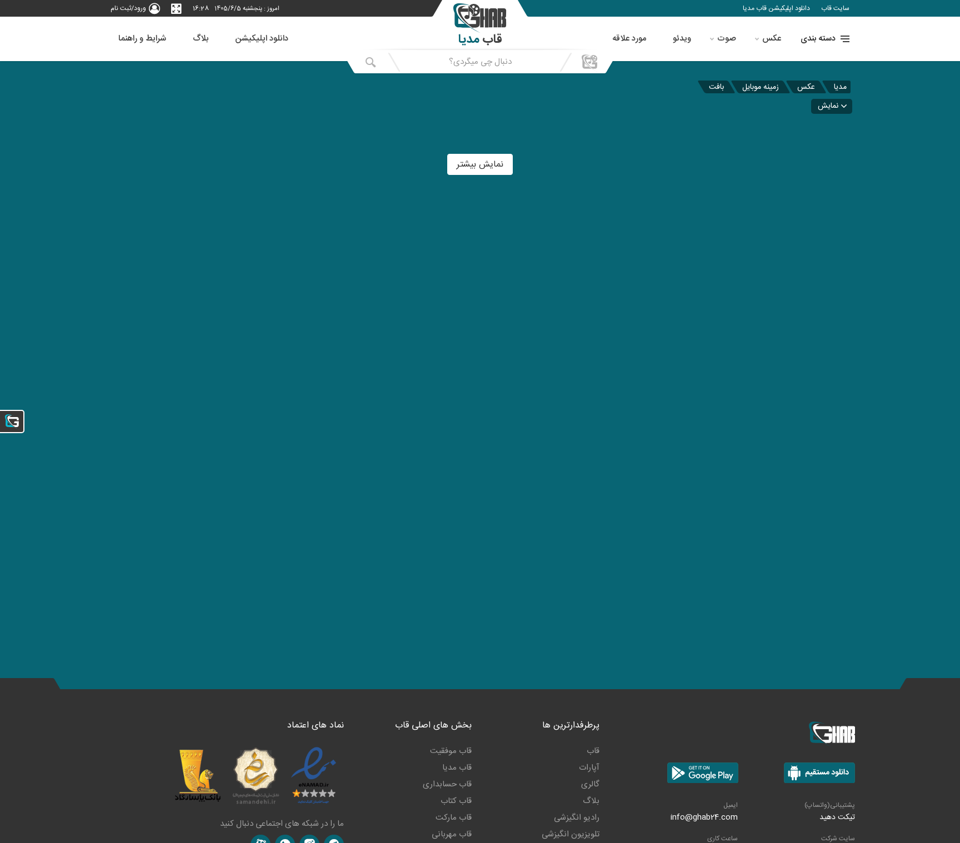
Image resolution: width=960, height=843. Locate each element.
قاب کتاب (456, 801)
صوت (726, 39)
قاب (593, 751)
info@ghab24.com (704, 817)
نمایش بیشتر (480, 164)
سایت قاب (835, 8)
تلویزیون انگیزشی (570, 834)
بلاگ (200, 39)
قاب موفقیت (451, 751)
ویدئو (682, 39)
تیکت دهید (837, 817)
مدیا (840, 87)
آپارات (589, 768)
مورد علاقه (629, 39)
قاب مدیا (457, 768)
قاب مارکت (454, 818)
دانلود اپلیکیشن (261, 39)
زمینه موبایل (760, 87)
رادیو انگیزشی (576, 818)
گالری (590, 784)
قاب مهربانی (452, 834)
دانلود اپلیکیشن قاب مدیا (776, 8)
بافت (716, 87)
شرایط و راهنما (142, 39)
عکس (771, 39)
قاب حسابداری (447, 784)
